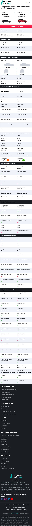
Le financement (5, 406)
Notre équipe (5, 461)
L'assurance (4, 409)
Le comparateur (6, 397)
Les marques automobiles (9, 390)
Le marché (4, 426)
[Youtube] (12, 499)
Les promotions (5, 392)
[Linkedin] (8, 499)
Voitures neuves (7, 387)
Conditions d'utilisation (7, 468)
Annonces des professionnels (10, 435)
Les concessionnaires (7, 395)
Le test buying (5, 452)
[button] (15, 12)
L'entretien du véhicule (8, 411)
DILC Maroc (15, 513)
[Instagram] (5, 499)
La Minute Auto (5, 449)
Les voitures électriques (8, 414)
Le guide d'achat (7, 404)
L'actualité (4, 421)
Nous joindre (4, 459)
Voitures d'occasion (9, 432)
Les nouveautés (5, 423)
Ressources (5, 456)
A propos (4, 464)
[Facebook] (2, 499)
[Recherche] (26, 2)
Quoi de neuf (5, 400)
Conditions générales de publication (16, 509)
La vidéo (4, 439)
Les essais (4, 428)
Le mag (3, 418)
